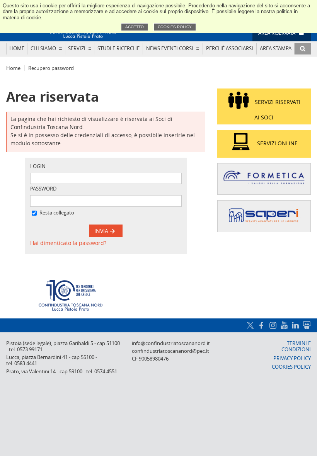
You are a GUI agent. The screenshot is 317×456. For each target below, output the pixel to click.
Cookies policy (175, 27)
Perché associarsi (229, 48)
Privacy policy (292, 358)
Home (16, 48)
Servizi (76, 48)
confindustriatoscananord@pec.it (170, 351)
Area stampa (275, 48)
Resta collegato (56, 212)
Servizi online (277, 143)
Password (43, 188)
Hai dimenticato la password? (68, 243)
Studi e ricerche (118, 48)
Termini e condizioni (296, 346)
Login (38, 166)
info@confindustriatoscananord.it (171, 343)
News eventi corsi (169, 48)
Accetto (134, 27)
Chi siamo (43, 48)
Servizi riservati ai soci (277, 109)
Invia (102, 231)
